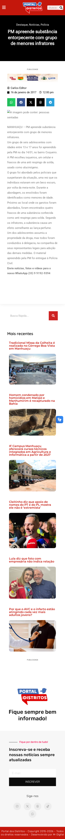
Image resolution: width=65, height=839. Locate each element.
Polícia (45, 24)
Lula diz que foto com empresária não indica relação (31, 560)
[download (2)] (32, 77)
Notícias (34, 24)
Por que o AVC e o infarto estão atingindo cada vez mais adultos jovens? (32, 612)
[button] (11, 102)
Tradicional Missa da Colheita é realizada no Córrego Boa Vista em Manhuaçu (32, 345)
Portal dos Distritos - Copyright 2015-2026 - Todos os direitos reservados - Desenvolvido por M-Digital (32, 833)
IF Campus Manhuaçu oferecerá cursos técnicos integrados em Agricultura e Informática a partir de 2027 (30, 450)
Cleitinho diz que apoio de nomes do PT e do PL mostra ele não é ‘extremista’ (30, 504)
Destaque (22, 24)
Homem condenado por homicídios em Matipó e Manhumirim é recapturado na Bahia (32, 399)
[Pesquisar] (61, 7)
